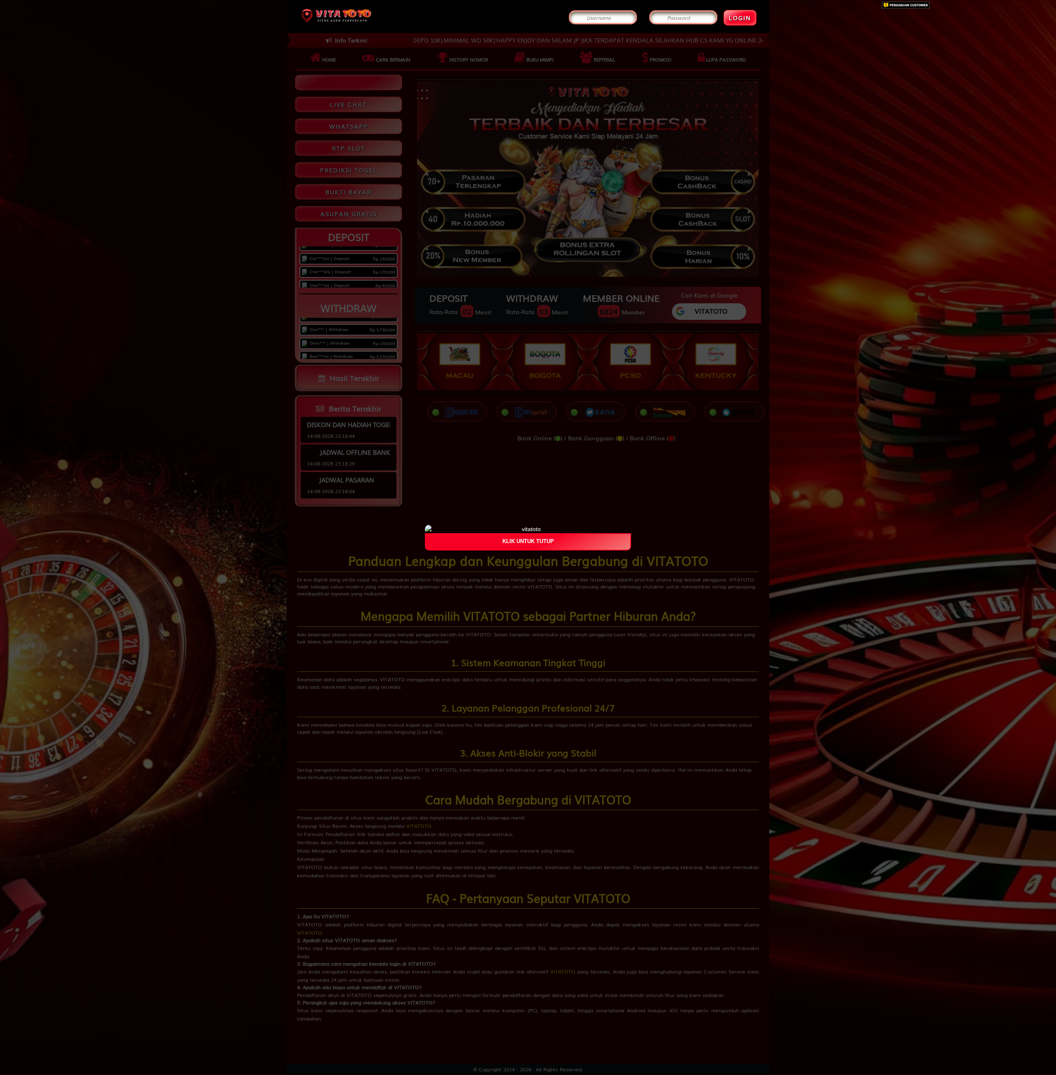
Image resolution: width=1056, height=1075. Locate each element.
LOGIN (740, 18)
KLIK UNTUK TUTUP (528, 541)
